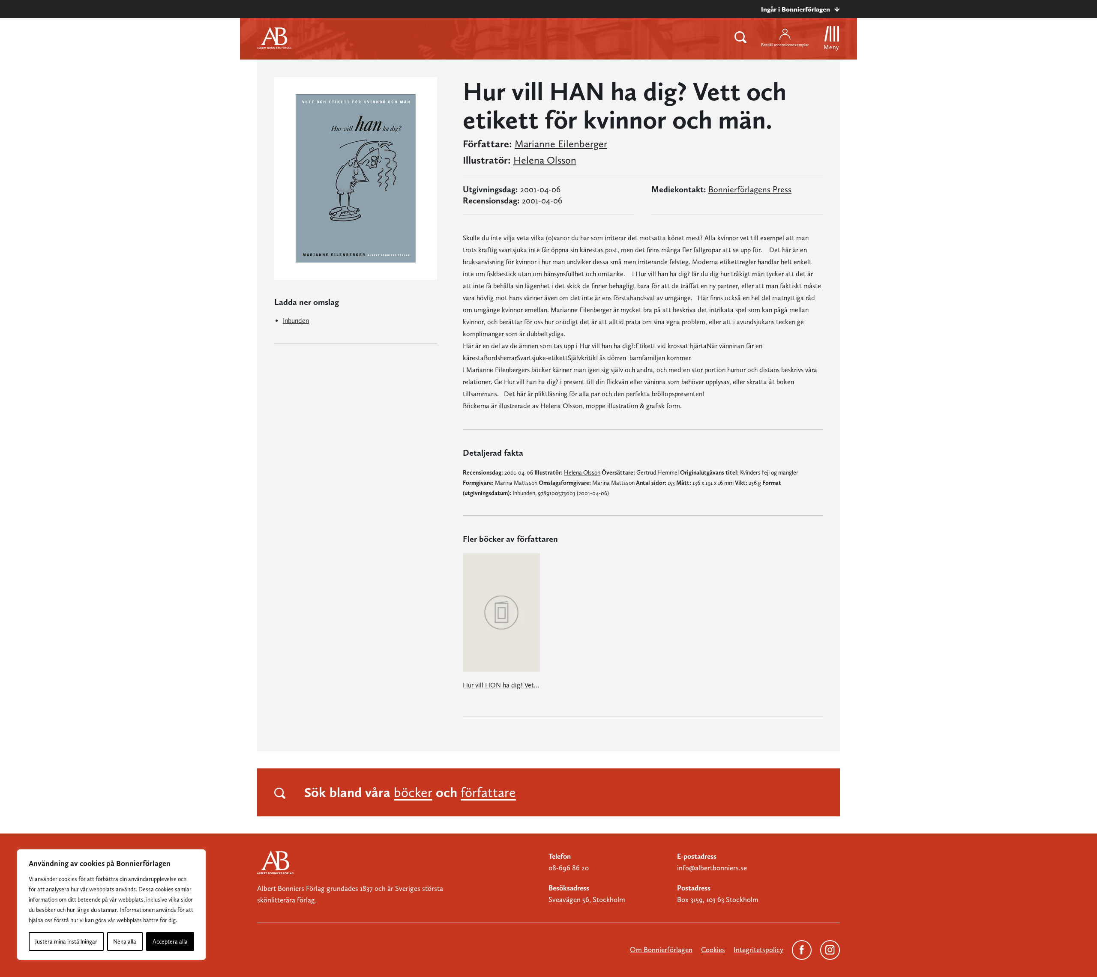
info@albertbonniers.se (712, 867)
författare (488, 792)
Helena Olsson (544, 160)
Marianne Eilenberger (561, 144)
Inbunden (296, 321)
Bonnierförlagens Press (749, 189)
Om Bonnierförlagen (661, 949)
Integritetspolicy (758, 949)
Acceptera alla (170, 941)
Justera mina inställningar (66, 941)
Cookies (713, 949)
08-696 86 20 (568, 867)
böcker (413, 792)
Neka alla (124, 941)
